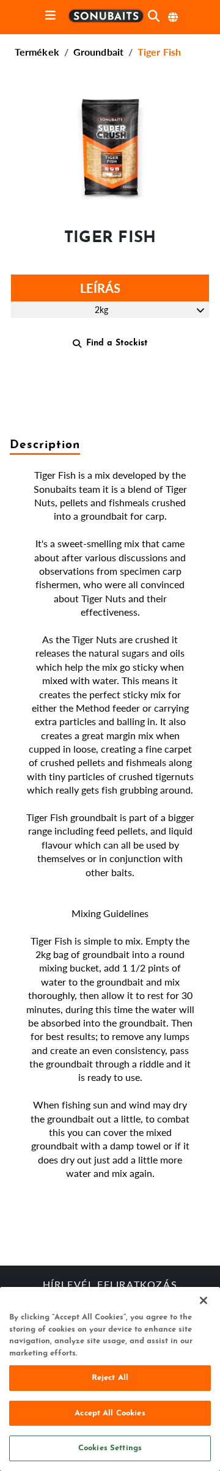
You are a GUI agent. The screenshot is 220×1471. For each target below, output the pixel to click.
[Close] (203, 1300)
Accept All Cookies (110, 1413)
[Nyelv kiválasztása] (173, 17)
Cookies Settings (110, 1448)
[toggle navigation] (50, 16)
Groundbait (98, 52)
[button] (110, 146)
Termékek (37, 52)
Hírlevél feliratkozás (110, 1285)
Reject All (110, 1378)
